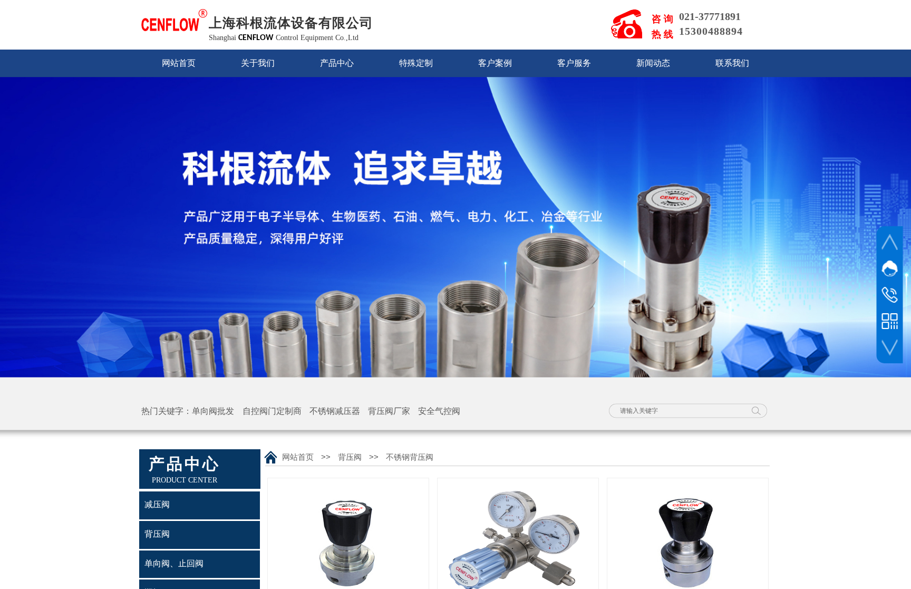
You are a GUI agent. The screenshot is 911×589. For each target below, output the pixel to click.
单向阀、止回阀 (173, 563)
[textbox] (679, 411)
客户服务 (574, 63)
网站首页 (179, 63)
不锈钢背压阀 (409, 457)
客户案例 (495, 63)
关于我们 (258, 63)
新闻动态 (653, 63)
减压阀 (157, 504)
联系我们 (732, 63)
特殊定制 (416, 63)
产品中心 (337, 63)
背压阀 (350, 457)
